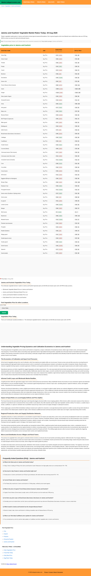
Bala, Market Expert (12, 564)
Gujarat (6, 533)
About (55, 572)
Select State (3, 305)
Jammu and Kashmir (16, 6)
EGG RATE (51, 2)
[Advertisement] (45, 19)
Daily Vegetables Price (9, 550)
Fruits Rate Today (8, 552)
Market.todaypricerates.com (10, 2)
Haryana (6, 536)
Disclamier (60, 572)
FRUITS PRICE (41, 2)
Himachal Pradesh (8, 539)
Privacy (46, 572)
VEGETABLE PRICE (28, 2)
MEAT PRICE (60, 2)
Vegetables (7, 6)
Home (2, 6)
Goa (5, 531)
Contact (51, 572)
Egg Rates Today (8, 558)
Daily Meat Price (8, 555)
